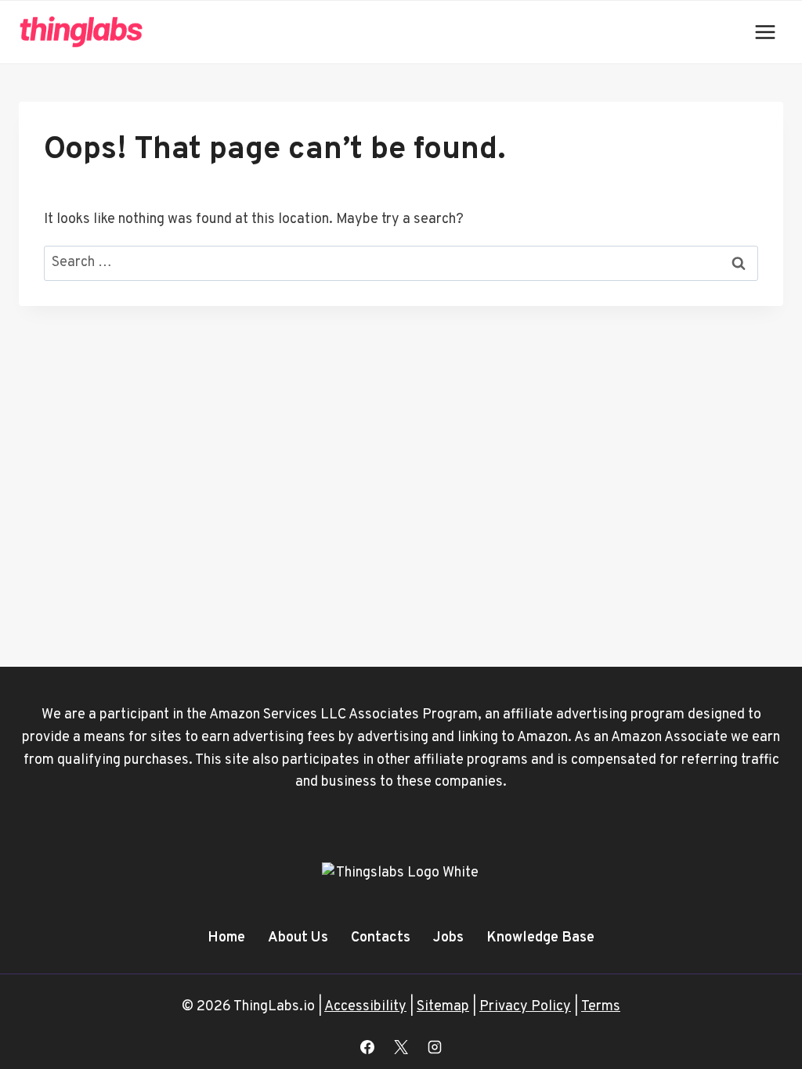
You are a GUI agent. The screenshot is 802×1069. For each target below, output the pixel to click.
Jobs (448, 938)
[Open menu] (764, 32)
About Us (298, 938)
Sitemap (443, 1007)
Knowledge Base (540, 938)
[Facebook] (367, 1047)
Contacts (380, 938)
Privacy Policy (525, 1007)
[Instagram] (435, 1047)
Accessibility (365, 1007)
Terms (600, 1007)
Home (226, 938)
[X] (401, 1047)
